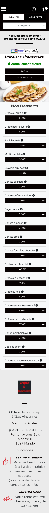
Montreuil (25, 439)
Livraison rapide (30, 492)
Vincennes (25, 450)
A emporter (35, 17)
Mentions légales (24, 423)
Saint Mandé (25, 443)
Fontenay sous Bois (25, 434)
